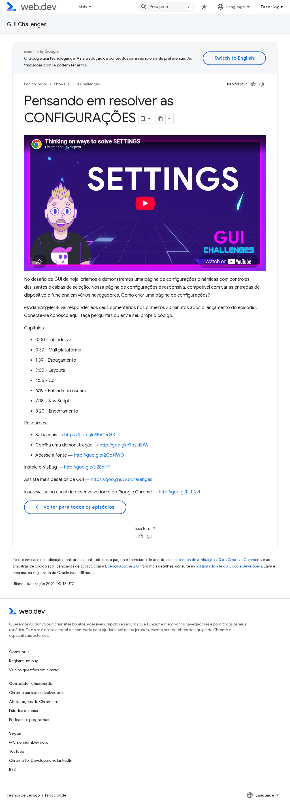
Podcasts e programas (29, 719)
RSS (12, 769)
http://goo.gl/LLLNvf (180, 492)
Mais (82, 6)
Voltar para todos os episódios (74, 507)
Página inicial (35, 84)
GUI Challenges (27, 24)
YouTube (16, 751)
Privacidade (55, 795)
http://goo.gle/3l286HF (87, 467)
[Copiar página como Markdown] (160, 119)
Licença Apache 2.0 (122, 566)
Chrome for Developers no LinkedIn (40, 760)
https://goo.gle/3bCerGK (89, 435)
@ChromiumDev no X (28, 742)
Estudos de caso (23, 710)
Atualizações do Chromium (33, 701)
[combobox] (166, 7)
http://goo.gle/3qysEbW (124, 445)
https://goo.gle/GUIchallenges (121, 479)
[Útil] (253, 84)
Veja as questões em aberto (33, 669)
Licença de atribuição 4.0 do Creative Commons (219, 559)
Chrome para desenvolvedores (36, 692)
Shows (59, 84)
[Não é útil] (261, 84)
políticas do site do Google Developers (229, 566)
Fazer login (272, 6)
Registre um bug (24, 660)
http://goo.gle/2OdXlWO (99, 455)
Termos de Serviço (23, 795)
